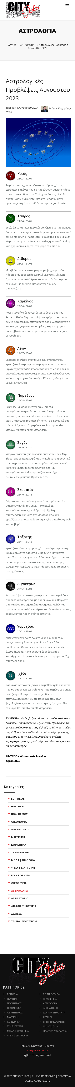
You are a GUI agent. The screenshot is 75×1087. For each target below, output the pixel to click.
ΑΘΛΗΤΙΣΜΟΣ (20, 829)
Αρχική (12, 45)
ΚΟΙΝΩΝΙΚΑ (18, 844)
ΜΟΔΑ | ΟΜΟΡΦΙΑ (23, 860)
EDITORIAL (18, 798)
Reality (46, 1080)
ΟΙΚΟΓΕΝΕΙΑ (19, 883)
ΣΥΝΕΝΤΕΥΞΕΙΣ (20, 852)
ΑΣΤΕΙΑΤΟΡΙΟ (19, 898)
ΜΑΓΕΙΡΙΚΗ (18, 837)
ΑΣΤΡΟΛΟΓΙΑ (27, 45)
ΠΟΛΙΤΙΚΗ (17, 806)
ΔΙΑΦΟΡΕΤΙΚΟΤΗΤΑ (23, 906)
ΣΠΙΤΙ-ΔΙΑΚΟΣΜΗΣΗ (24, 921)
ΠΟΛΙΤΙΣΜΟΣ (19, 814)
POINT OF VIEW (20, 875)
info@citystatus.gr (37, 1050)
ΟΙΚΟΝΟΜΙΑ (19, 821)
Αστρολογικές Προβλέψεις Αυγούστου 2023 (48, 46)
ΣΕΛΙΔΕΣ (16, 913)
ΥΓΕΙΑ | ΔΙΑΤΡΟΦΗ (23, 867)
